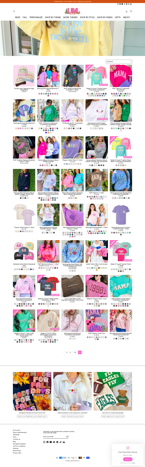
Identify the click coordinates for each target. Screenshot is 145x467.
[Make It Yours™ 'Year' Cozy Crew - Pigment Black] (90, 304)
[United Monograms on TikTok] (61, 442)
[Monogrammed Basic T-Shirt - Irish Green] (104, 233)
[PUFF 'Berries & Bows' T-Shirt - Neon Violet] (41, 268)
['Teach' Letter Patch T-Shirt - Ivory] (16, 231)
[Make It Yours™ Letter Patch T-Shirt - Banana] (118, 269)
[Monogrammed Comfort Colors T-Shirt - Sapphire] (70, 234)
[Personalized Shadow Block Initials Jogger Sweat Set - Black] (25, 198)
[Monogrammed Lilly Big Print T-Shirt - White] (30, 128)
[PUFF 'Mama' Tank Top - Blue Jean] (106, 337)
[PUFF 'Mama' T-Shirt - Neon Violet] (102, 198)
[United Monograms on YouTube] (51, 442)
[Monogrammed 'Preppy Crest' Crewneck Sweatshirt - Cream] (93, 128)
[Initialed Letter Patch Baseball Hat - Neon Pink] (19, 269)
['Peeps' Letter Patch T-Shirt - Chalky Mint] (64, 164)
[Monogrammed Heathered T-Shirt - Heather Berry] (53, 94)
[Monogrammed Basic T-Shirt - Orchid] (94, 231)
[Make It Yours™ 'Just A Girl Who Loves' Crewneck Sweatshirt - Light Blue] (22, 340)
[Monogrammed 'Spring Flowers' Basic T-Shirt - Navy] (47, 232)
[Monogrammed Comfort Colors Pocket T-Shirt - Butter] (121, 232)
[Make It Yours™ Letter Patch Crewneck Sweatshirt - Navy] (106, 94)
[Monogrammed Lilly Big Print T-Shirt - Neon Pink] (18, 128)
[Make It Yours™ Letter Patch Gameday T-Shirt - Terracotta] (55, 304)
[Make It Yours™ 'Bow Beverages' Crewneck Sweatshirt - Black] (46, 342)
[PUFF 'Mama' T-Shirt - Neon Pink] (97, 197)
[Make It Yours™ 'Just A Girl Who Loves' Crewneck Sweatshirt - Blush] (24, 340)
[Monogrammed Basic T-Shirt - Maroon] (91, 233)
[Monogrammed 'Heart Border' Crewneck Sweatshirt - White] (125, 338)
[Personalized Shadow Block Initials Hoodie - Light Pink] (45, 165)
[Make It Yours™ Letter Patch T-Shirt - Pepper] (130, 269)
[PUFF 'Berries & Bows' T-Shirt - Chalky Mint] (49, 270)
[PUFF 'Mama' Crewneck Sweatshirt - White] (129, 95)
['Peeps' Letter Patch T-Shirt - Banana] (71, 164)
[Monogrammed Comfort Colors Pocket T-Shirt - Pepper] (114, 232)
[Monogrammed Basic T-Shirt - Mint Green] (103, 231)
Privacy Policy (17, 453)
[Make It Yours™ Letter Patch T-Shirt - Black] (121, 271)
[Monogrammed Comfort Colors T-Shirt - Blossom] (63, 234)
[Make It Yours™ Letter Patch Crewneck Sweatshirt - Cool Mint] (101, 94)
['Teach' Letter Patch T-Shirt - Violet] (23, 231)
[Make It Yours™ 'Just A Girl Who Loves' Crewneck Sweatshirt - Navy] (31, 340)
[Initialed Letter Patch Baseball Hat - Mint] (17, 269)
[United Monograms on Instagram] (44, 442)
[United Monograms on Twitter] (54, 442)
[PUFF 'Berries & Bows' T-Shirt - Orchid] (50, 268)
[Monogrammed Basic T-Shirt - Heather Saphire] (95, 233)
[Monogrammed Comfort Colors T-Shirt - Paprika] (72, 236)
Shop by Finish (104, 17)
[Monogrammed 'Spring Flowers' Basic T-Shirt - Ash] (52, 232)
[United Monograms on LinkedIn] (64, 442)
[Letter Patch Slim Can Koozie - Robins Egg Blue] (103, 268)
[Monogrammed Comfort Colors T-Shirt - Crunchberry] (81, 234)
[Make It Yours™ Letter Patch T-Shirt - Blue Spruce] (118, 271)
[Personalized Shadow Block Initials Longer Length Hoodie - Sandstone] (112, 128)
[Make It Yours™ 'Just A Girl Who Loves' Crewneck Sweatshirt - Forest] (26, 340)
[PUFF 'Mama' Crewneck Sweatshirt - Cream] (113, 95)
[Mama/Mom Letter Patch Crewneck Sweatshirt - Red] (127, 304)
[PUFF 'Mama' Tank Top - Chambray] (92, 337)
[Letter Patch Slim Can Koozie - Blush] (97, 268)
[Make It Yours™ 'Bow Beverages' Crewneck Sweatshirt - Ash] (46, 340)
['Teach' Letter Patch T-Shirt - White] (32, 231)
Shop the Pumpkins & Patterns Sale (32, 416)
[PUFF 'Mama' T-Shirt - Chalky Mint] (100, 198)
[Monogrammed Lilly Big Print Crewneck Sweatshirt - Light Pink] (113, 198)
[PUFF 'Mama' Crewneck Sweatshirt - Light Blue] (115, 95)
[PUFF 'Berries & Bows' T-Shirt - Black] (55, 268)
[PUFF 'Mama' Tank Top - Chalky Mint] (99, 337)
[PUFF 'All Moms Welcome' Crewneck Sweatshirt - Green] (41, 128)
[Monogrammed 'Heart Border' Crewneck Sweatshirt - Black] (116, 338)
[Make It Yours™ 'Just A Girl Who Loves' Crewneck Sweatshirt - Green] (22, 342)
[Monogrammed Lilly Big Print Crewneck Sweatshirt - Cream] (117, 198)
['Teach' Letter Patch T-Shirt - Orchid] (25, 231)
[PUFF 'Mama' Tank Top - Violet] (87, 337)
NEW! (17, 17)
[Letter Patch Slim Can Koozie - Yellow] (101, 268)
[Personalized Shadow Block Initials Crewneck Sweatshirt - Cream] (46, 198)
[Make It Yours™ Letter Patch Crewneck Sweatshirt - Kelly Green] (92, 94)
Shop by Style (87, 17)
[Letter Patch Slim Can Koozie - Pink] (87, 268)
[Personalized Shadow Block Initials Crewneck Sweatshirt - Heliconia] (41, 198)
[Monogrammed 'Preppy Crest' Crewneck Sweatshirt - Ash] (98, 128)
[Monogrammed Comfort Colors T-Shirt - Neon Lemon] (77, 232)
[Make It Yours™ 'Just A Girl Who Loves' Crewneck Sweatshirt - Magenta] (31, 342)
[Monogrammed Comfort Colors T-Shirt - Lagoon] (70, 236)
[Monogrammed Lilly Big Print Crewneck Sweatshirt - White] (126, 198)
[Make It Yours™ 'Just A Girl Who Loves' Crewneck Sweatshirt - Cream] (17, 340)
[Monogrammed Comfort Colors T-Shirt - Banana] (65, 232)
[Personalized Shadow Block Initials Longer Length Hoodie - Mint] (114, 128)
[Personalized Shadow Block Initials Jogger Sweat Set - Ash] (27, 198)
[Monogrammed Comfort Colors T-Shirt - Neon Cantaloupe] (65, 234)
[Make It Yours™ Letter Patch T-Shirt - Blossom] (112, 269)
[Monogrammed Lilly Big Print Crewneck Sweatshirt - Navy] (124, 198)
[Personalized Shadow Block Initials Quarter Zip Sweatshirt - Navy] (92, 165)
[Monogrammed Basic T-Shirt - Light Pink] (87, 231)
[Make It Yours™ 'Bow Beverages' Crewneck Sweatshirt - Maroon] (50, 342)
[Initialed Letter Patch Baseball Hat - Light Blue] (33, 269)
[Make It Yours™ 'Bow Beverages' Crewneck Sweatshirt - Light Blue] (44, 340)
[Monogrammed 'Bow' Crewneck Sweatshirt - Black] (24, 304)
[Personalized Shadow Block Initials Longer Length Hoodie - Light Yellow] (125, 128)
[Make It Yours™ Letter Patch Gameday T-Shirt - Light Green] (50, 304)
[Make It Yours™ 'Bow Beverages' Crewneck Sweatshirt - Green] (55, 342)
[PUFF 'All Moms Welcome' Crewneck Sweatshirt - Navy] (50, 128)
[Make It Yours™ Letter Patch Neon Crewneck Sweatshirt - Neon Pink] (116, 165)
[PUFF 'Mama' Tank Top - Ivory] (94, 337)
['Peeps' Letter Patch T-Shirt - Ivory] (76, 164)
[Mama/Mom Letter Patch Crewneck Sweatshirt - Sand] (118, 304)
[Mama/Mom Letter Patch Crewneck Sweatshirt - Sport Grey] (121, 306)
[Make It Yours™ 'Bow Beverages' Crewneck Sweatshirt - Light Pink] (57, 340)
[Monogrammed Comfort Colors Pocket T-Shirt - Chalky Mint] (127, 232)
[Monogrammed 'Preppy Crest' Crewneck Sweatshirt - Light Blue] (100, 128)
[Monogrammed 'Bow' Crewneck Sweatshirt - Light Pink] (15, 304)
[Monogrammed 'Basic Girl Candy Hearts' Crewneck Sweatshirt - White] (70, 271)
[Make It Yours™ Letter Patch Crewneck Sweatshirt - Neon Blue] (104, 95)
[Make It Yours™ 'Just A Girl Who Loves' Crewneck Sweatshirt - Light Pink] (28, 340)
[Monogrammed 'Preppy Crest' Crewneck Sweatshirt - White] (91, 128)
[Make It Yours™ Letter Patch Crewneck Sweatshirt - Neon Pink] (99, 94)
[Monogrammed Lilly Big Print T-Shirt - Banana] (16, 128)
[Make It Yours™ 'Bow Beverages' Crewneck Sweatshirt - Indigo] (50, 340)
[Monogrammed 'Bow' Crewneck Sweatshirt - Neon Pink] (26, 306)
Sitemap (15, 448)
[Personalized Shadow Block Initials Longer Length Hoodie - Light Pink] (127, 128)
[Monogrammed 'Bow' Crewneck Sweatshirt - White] (24, 306)
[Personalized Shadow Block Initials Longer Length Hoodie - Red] (123, 128)
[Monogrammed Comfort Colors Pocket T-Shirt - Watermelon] (116, 232)
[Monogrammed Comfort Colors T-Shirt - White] (75, 234)
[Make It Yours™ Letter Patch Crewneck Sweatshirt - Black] (103, 94)
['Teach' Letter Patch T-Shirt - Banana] (18, 231)
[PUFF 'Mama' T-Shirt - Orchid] (98, 198)
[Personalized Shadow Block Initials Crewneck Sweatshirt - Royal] (55, 200)
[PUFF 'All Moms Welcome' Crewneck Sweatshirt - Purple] (53, 130)
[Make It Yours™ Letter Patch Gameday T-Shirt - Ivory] (48, 304)
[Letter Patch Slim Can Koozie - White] (90, 268)
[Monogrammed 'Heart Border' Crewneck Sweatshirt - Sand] (121, 338)
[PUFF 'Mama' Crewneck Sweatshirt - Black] (120, 95)
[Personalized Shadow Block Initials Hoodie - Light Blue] (47, 165)
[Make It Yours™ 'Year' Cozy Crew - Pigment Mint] (103, 304)
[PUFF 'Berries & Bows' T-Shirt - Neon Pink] (39, 268)
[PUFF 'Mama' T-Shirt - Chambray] (95, 198)
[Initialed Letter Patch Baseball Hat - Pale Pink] (15, 269)
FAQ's (14, 437)
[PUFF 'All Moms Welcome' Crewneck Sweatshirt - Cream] (48, 128)
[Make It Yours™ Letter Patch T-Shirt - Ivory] (123, 269)
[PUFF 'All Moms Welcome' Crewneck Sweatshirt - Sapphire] (50, 130)
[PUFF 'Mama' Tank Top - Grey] (97, 337)
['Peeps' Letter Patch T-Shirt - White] (73, 164)
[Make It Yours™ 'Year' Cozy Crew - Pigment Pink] (87, 304)
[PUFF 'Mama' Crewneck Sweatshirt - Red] (114, 94)
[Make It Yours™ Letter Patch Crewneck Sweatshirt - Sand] (93, 95)
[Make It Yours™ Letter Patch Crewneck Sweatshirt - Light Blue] (95, 95)
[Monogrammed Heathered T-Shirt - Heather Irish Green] (46, 94)
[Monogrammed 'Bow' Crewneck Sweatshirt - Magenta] (31, 306)
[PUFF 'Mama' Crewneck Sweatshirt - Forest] (121, 94)
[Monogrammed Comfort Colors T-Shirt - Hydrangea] (81, 232)
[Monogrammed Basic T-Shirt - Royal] (101, 231)
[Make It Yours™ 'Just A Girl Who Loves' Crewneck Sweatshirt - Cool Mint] (15, 340)
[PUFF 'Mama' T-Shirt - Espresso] (90, 197)
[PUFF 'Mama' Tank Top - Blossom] (95, 339)
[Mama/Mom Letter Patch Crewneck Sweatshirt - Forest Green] (116, 306)
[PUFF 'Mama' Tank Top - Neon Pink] (90, 337)
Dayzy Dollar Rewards (20, 432)
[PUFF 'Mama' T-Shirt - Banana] (103, 197)
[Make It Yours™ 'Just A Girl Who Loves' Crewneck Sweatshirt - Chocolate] (17, 342)
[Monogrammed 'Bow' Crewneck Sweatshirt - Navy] (33, 304)
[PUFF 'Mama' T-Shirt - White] (106, 197)
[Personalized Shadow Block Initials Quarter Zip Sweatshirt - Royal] (103, 165)
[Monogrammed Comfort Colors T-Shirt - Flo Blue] (79, 232)
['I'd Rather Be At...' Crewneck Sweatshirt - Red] (69, 128)
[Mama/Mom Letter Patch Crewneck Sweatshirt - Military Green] (125, 306)
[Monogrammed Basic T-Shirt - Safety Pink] (89, 233)
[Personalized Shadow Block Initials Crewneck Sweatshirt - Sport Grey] (50, 198)
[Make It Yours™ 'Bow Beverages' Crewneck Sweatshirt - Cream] (48, 342)
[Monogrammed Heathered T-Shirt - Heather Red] (48, 95)
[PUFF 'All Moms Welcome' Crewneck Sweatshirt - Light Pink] (55, 128)
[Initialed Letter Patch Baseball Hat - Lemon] (24, 269)
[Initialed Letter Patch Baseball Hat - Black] (22, 269)
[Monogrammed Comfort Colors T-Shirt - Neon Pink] (70, 232)
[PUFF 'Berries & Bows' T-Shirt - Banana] (47, 270)
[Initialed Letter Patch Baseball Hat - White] (26, 269)
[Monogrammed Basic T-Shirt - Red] (99, 231)
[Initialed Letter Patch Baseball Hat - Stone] (28, 269)
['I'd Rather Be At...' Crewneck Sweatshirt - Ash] (67, 128)
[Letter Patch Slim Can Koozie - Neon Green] (106, 268)
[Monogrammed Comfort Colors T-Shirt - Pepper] (72, 234)
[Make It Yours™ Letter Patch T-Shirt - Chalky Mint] (116, 269)
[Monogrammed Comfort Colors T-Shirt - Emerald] (72, 232)
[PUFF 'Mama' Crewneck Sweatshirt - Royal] (116, 94)
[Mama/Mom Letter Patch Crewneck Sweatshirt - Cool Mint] (112, 304)
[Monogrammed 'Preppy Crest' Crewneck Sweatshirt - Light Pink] (95, 128)
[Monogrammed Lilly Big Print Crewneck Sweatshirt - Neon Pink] (115, 198)
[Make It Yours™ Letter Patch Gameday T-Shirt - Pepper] (39, 304)
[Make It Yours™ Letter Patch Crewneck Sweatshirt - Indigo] (102, 95)
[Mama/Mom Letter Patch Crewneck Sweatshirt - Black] (125, 304)
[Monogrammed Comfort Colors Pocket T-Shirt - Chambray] (125, 232)
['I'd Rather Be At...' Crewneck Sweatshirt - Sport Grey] (71, 128)
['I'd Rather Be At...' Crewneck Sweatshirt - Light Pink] (64, 128)
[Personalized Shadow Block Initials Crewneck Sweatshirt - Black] (53, 198)
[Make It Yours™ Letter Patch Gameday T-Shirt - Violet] (57, 304)
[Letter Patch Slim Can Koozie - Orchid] (94, 268)
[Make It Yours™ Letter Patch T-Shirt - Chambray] (121, 269)
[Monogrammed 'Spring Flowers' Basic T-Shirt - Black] (54, 232)
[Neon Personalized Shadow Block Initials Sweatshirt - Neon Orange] (76, 198)
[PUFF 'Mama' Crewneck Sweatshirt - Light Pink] (118, 94)
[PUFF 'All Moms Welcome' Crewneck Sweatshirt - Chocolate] (46, 130)
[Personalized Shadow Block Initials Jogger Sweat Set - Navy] (20, 198)
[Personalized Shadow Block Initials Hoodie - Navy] (56, 165)
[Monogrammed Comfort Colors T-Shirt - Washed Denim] (75, 236)
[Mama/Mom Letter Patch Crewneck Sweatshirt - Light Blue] (130, 304)
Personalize (36, 17)
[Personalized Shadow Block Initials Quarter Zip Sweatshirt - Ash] (94, 165)
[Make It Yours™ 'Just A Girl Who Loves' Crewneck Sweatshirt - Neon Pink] (26, 342)
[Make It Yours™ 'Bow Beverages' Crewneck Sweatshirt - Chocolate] (55, 340)
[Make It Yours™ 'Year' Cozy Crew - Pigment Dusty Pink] (99, 304)
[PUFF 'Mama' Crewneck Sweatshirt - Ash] (123, 94)
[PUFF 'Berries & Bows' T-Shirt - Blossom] (53, 268)
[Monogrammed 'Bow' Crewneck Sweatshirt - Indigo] (28, 304)
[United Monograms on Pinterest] (57, 442)
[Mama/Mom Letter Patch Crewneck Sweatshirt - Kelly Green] (127, 306)
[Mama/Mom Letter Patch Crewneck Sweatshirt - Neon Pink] (118, 306)
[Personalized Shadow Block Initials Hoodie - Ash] (49, 165)
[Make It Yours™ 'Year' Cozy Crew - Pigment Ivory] (94, 304)
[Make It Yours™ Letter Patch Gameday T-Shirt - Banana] (46, 304)
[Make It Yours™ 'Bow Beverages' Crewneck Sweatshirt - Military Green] (44, 342)
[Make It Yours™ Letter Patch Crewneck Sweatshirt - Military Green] (100, 95)
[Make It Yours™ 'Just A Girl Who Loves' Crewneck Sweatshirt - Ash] (28, 342)
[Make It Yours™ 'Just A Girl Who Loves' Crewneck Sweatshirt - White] (24, 342)
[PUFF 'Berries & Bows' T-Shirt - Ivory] (46, 268)
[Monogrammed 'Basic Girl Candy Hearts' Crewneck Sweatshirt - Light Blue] (72, 271)
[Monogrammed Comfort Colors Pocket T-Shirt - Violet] (112, 232)
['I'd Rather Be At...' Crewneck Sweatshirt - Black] (73, 128)
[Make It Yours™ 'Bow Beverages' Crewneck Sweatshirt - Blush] (53, 340)
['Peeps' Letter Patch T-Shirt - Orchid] (80, 164)
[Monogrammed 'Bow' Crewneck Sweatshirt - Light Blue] (26, 304)
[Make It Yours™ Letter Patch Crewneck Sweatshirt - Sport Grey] (97, 94)
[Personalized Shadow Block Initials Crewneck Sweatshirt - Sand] (46, 200)
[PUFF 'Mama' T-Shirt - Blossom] (93, 198)
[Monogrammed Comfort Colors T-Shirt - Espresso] (75, 232)
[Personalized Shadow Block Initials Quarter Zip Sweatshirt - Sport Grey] (90, 165)
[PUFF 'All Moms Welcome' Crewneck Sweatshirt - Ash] (44, 128)
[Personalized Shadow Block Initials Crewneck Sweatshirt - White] (50, 200)
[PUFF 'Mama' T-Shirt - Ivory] (99, 197)
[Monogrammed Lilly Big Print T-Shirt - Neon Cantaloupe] (25, 128)
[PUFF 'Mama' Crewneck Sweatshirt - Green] (124, 95)
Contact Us (16, 439)
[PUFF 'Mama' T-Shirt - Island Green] (101, 197)
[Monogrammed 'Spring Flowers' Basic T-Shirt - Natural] (49, 232)
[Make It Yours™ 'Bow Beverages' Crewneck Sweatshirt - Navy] (53, 342)
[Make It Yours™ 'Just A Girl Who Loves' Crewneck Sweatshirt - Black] (19, 340)
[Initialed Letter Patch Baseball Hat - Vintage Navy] (31, 269)
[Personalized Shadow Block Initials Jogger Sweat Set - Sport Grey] (23, 198)
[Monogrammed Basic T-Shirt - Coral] (93, 233)
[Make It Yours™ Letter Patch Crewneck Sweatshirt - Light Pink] (91, 95)
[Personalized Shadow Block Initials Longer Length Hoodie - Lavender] (121, 128)
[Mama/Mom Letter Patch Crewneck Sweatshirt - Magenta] (123, 306)
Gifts (117, 17)
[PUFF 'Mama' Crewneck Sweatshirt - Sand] (126, 95)
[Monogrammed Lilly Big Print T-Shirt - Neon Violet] (20, 128)
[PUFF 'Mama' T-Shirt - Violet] (92, 197)
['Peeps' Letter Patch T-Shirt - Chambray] (69, 164)
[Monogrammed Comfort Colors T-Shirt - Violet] (68, 234)
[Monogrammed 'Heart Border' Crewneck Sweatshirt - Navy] (123, 338)
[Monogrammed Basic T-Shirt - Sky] (100, 233)
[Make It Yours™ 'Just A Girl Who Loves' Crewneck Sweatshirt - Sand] (33, 340)
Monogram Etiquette (19, 444)
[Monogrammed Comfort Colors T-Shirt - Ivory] (77, 234)
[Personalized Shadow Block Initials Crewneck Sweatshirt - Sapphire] (55, 198)
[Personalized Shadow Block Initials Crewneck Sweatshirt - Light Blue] (57, 198)
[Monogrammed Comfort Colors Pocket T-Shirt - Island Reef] (118, 232)
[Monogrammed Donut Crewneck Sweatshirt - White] (72, 338)
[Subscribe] (67, 437)
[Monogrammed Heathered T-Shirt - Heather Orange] (57, 94)
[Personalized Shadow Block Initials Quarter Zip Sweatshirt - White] (97, 165)
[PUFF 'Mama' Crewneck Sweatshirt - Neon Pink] (127, 94)
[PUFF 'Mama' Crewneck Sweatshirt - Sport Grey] (130, 94)
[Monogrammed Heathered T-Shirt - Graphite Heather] (50, 94)
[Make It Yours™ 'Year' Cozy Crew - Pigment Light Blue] (92, 304)
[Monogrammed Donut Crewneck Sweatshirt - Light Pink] (70, 338)
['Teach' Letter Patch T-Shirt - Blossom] (30, 231)
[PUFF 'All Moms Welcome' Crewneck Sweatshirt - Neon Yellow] (39, 128)
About (126, 17)
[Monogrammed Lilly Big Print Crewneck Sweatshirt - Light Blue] (120, 198)
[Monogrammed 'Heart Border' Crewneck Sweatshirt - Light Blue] (127, 338)
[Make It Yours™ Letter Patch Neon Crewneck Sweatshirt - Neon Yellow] (125, 165)
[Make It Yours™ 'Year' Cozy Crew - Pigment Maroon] (101, 304)
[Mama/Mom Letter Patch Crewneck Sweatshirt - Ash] (121, 304)
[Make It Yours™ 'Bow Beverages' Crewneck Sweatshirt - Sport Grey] (41, 342)
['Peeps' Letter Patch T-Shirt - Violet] (67, 164)
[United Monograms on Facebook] (47, 442)
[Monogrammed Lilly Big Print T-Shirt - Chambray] (23, 128)
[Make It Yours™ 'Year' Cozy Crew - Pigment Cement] (97, 306)
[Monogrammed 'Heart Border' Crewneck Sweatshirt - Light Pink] (114, 338)
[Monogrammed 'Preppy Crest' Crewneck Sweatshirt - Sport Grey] (102, 128)
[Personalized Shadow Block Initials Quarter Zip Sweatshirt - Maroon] (101, 165)
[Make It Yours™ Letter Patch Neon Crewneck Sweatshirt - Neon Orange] (123, 165)
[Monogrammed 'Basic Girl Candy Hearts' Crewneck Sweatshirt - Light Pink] (75, 271)
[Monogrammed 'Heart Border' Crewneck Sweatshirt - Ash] (118, 338)
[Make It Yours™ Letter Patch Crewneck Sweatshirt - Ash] (89, 95)
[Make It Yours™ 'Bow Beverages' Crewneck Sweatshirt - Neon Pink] (48, 340)
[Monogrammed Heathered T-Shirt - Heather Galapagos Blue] (41, 94)
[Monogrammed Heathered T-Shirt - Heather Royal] (48, 94)
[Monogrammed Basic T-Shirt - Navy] (98, 233)
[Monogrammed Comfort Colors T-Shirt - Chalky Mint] (68, 232)
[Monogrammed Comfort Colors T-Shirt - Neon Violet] (63, 232)
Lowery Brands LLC (74, 460)
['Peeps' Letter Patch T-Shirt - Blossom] (78, 164)
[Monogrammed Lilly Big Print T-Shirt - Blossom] (27, 128)
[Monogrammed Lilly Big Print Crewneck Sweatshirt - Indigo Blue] (129, 198)
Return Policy (17, 451)
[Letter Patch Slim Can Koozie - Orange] (97, 270)
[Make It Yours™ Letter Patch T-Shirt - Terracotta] (123, 271)
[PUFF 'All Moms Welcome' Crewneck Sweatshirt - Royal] (57, 128)
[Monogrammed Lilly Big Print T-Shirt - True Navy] (32, 128)
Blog (14, 441)
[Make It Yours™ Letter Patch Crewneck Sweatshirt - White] (94, 94)
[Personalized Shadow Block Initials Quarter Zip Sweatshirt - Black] (99, 165)
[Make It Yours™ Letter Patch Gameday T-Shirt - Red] (41, 304)
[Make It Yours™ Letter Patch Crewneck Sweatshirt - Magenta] (98, 95)
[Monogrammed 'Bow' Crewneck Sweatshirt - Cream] (17, 304)
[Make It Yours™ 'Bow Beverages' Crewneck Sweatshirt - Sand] (39, 340)
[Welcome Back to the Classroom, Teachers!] (72, 391)
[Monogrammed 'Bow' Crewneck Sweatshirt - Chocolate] (19, 304)
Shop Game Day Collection (113, 416)
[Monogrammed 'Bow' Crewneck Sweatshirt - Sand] (31, 304)
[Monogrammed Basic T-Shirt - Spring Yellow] (97, 231)
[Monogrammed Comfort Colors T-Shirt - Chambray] (79, 234)
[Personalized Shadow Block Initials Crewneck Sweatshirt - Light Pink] (48, 198)
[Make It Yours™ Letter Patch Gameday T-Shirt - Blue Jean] (44, 304)
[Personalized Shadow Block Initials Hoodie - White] (54, 165)
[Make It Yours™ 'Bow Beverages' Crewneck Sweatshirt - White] (41, 340)
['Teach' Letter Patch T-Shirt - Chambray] (27, 231)
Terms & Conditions (19, 446)
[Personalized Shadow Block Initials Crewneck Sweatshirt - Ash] (44, 198)
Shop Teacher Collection (72, 416)
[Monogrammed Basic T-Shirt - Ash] (92, 231)
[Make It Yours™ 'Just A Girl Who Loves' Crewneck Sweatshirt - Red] (19, 342)
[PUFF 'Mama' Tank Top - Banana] (101, 337)
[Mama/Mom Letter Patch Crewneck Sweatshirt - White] (116, 304)
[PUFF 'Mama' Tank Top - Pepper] (98, 339)
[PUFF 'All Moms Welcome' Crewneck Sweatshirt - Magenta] (53, 128)
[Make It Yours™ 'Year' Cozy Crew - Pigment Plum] (106, 304)
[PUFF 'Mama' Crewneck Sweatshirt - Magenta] (112, 94)
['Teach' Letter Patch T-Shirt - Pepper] (20, 231)
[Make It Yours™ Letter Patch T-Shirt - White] (127, 269)
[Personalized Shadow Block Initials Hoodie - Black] (52, 165)
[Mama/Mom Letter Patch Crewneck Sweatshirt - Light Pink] (114, 304)
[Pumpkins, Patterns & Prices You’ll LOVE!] (32, 391)
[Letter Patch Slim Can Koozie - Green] (92, 268)
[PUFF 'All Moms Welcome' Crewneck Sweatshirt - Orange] (48, 132)
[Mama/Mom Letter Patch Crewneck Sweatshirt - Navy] (123, 304)
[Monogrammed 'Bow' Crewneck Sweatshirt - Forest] (17, 306)
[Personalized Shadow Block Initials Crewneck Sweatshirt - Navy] (39, 198)
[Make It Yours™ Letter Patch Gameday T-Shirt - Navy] (53, 304)
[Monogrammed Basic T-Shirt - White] (106, 231)
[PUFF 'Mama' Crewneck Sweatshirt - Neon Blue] (117, 95)
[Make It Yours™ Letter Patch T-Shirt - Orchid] (114, 269)
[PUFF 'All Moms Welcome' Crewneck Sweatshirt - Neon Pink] (46, 128)
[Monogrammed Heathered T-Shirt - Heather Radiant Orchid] (44, 94)
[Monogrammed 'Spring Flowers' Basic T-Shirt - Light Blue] (42, 232)
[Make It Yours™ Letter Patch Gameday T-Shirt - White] (48, 306)
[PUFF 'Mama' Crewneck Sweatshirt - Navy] (125, 94)
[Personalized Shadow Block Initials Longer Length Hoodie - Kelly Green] (118, 128)
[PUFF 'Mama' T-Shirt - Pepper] (94, 197)
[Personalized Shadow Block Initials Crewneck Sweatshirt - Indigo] (44, 200)
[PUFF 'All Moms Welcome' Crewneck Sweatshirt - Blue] (46, 132)
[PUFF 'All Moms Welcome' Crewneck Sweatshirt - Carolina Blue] (48, 130)
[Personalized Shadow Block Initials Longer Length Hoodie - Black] (130, 128)
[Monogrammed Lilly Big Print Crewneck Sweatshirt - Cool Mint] (122, 198)
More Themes (70, 17)
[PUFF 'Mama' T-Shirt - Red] (91, 198)
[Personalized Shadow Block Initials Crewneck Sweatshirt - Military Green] (53, 200)
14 (75, 352)
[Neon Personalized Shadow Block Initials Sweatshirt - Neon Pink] (69, 198)
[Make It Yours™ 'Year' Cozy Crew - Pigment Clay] (97, 304)
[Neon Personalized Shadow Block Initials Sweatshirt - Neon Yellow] (73, 198)
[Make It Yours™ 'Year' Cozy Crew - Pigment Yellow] (94, 306)
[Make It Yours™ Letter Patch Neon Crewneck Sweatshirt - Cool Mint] (118, 165)
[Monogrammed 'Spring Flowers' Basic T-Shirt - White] (45, 232)
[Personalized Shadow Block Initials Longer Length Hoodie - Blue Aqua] (116, 128)
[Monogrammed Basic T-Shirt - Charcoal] (102, 233)
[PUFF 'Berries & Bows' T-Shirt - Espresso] (57, 268)
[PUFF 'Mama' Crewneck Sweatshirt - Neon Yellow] (122, 95)
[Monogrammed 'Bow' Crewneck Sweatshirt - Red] (22, 304)
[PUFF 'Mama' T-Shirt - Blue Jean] (87, 197)
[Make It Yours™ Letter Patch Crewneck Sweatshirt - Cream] (90, 94)
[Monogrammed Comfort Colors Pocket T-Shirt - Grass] (130, 232)
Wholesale (16, 435)
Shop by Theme (53, 17)
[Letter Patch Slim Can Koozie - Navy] (99, 268)
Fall (25, 17)
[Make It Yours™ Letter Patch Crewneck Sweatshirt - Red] (87, 94)
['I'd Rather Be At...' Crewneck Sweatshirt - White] (76, 128)
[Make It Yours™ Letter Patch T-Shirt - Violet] (125, 269)
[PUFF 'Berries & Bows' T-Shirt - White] (48, 268)
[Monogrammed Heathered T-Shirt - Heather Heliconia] (39, 94)
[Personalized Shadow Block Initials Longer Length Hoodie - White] (121, 130)
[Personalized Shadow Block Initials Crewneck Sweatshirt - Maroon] (41, 200)
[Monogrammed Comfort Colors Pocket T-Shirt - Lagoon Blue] (123, 232)
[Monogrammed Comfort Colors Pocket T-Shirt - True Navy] (121, 234)
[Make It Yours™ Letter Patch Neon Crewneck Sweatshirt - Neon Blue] (121, 165)
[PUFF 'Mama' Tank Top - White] (103, 337)
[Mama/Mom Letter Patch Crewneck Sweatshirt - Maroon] (114, 306)
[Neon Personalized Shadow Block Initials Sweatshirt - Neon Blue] (71, 198)
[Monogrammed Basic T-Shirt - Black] (90, 231)
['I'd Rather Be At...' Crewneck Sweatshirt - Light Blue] (78, 128)
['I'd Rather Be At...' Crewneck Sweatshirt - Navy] (80, 128)
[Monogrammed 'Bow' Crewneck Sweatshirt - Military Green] (22, 306)
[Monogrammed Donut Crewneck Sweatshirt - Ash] (75, 338)
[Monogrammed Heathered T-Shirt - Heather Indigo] (55, 94)
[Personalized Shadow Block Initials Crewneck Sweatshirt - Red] (48, 200)
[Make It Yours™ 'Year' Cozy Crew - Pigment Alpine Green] (99, 306)
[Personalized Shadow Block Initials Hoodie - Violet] (40, 165)
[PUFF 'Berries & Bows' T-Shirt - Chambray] (44, 268)
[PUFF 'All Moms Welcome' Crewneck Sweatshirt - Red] (44, 130)
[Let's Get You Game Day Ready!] (113, 391)
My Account (16, 430)
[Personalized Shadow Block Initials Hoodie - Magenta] (42, 165)
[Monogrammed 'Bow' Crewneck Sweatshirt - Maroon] (19, 306)
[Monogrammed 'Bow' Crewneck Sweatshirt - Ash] (28, 306)
